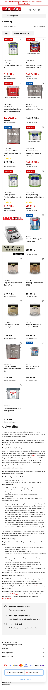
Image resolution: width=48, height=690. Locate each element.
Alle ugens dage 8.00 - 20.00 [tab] (12, 643)
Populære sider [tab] (7, 656)
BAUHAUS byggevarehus (16, 594)
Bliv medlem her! (24, 4)
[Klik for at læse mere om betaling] (24, 665)
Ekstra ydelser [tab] (7, 653)
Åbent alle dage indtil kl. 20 (18, 610)
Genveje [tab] (5, 649)
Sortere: (17, 33)
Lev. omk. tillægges (9, 78)
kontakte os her (6, 598)
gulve (33, 455)
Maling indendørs (10, 26)
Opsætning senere (24, 679)
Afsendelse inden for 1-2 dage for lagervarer (24, 619)
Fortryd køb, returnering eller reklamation (23, 628)
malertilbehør (34, 586)
